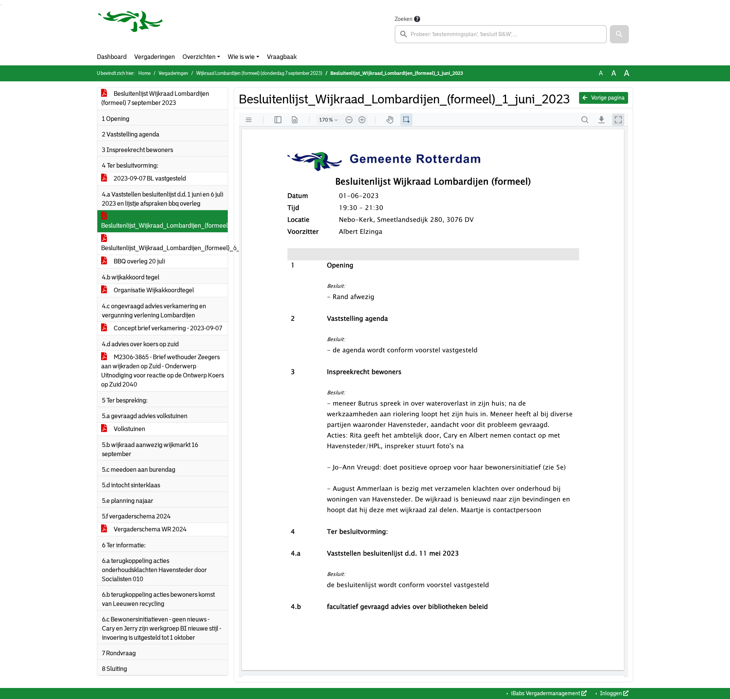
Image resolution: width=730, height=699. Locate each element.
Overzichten (199, 57)
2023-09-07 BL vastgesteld (149, 178)
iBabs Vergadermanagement (545, 693)
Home (144, 73)
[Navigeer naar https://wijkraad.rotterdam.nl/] (130, 29)
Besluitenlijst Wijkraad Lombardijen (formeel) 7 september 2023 (155, 98)
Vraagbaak (282, 57)
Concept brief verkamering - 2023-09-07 (167, 328)
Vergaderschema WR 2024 (150, 529)
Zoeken (404, 19)
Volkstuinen (129, 429)
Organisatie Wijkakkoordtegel (153, 290)
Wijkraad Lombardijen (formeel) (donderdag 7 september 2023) (259, 73)
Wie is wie (241, 57)
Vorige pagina (607, 98)
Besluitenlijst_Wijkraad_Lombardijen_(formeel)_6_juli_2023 (164, 248)
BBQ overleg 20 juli (139, 261)
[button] (619, 34)
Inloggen (611, 693)
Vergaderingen (154, 57)
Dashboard (112, 57)
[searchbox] (501, 34)
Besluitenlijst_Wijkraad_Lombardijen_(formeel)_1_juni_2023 (164, 225)
